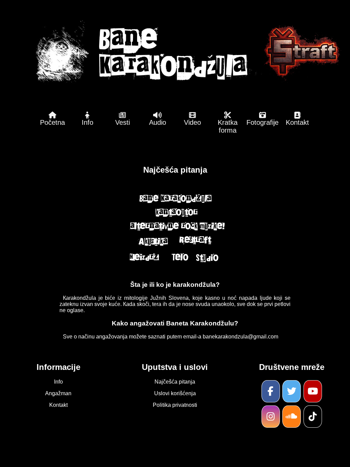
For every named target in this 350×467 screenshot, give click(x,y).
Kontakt (297, 122)
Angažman (58, 393)
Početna (52, 122)
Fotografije (262, 122)
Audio (157, 122)
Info (87, 122)
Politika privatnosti (175, 405)
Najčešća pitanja (174, 382)
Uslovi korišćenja (175, 393)
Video (192, 122)
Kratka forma (228, 126)
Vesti (122, 122)
